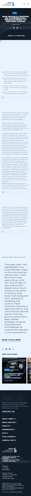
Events (5, 426)
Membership (8, 429)
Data (4, 433)
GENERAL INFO (8, 440)
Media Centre (8, 422)
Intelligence (8, 436)
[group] (14, 371)
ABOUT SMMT (8, 419)
